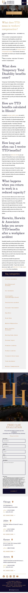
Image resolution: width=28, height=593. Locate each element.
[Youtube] (17, 576)
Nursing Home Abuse (11, 335)
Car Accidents (9, 290)
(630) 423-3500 (11, 565)
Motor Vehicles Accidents (9, 329)
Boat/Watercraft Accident (10, 285)
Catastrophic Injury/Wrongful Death (12, 296)
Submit (14, 491)
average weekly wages (12, 115)
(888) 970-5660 (11, 548)
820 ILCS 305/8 (15, 155)
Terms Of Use (10, 583)
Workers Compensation (12, 366)
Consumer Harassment (12, 307)
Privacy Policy (6, 487)
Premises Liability (11, 345)
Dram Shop (8, 318)
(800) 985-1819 (17, 267)
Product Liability (10, 350)
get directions (8, 515)
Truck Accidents (10, 361)
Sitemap (11, 585)
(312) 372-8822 (11, 510)
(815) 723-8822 (11, 529)
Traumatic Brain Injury (12, 356)
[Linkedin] (14, 576)
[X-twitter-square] (11, 576)
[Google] (7, 576)
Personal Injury (10, 340)
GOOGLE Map (5, 585)
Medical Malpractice (11, 323)
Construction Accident (12, 302)
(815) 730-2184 (9, 531)
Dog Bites (8, 313)
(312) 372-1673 (9, 512)
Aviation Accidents (11, 279)
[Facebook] (4, 576)
